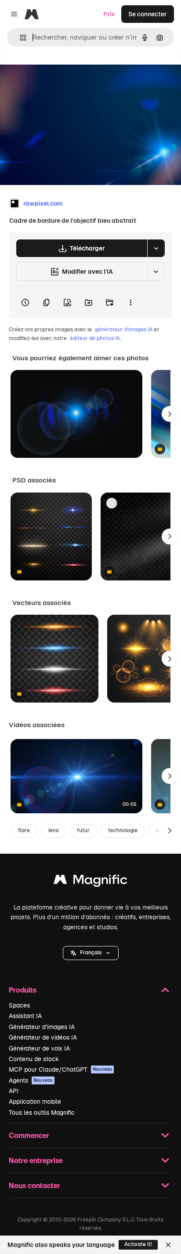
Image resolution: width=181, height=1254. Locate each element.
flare (24, 830)
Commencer (29, 1135)
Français (90, 952)
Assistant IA (25, 1016)
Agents (31, 1080)
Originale (58, 75)
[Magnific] (90, 881)
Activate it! (138, 1244)
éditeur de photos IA (95, 338)
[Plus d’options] (130, 302)
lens (53, 830)
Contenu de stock (34, 1059)
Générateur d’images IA (42, 1027)
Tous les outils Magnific (42, 1112)
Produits (22, 989)
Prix (109, 14)
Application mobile (35, 1101)
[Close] (168, 1245)
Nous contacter (34, 1185)
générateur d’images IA (123, 329)
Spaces (19, 1005)
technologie (123, 830)
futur (83, 830)
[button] (91, 953)
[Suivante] (169, 414)
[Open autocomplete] (19, 37)
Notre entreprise (36, 1160)
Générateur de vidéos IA (43, 1037)
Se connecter (147, 14)
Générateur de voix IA (39, 1048)
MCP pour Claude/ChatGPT (60, 1069)
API (13, 1091)
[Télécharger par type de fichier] (156, 248)
